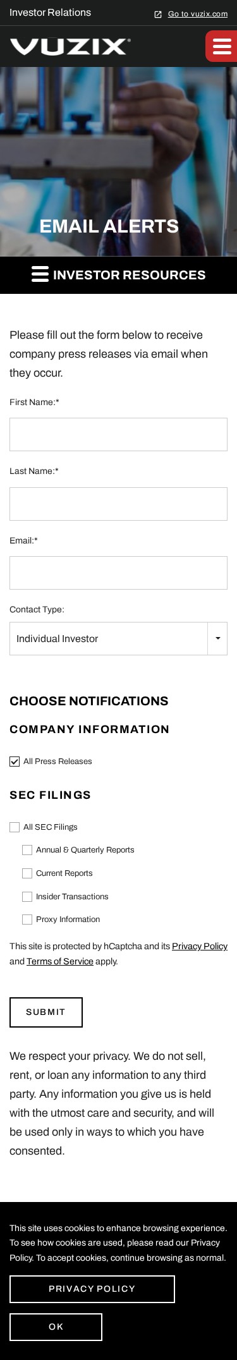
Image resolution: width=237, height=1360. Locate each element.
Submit (46, 1012)
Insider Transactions (72, 896)
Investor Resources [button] (128, 275)
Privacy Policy (200, 946)
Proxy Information (68, 919)
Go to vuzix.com (198, 13)
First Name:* (34, 402)
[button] (221, 46)
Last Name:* (34, 471)
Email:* (23, 540)
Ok (56, 1327)
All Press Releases (57, 761)
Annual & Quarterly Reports (85, 850)
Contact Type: (36, 609)
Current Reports (64, 873)
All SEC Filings (50, 827)
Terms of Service (60, 961)
